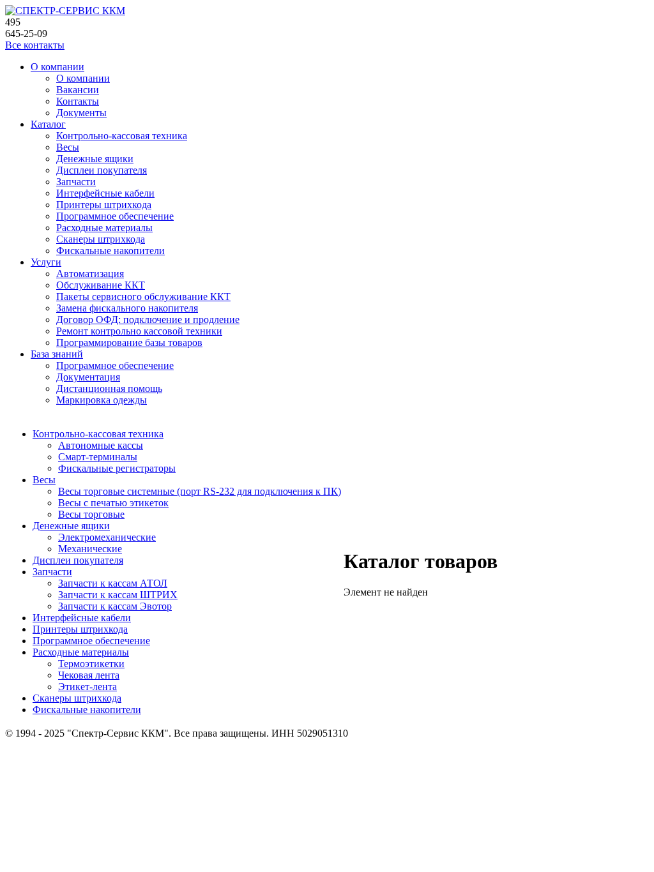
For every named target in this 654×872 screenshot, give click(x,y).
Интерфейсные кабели (105, 193)
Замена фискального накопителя (127, 308)
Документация (88, 377)
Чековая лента (88, 675)
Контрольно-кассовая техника (121, 135)
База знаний (57, 354)
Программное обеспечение (115, 216)
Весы (67, 147)
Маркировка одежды (101, 400)
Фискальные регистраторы (117, 468)
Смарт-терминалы (97, 456)
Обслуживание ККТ (100, 285)
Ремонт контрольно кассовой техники (139, 331)
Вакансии (77, 89)
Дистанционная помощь (109, 388)
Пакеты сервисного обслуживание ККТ (143, 296)
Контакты (77, 101)
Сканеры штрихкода (100, 239)
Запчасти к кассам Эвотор (115, 606)
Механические (90, 548)
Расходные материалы (104, 227)
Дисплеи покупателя (101, 170)
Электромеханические (107, 537)
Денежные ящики (94, 158)
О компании (57, 66)
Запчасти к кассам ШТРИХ (118, 594)
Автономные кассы (100, 445)
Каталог (48, 124)
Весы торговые (91, 514)
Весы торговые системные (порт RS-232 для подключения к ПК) (199, 491)
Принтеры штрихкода (103, 204)
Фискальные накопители (110, 250)
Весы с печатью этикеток (113, 502)
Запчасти (76, 181)
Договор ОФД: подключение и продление (148, 319)
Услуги (46, 262)
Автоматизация (90, 273)
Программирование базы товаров (129, 342)
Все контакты (35, 45)
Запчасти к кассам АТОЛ (112, 583)
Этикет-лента (87, 686)
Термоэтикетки (91, 663)
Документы (81, 112)
